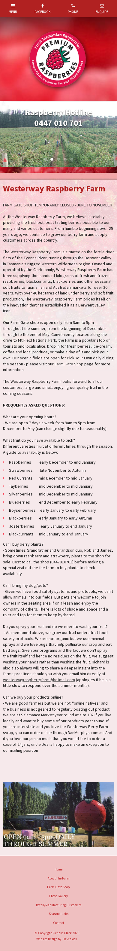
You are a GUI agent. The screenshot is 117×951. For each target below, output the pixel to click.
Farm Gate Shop (69, 364)
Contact (58, 923)
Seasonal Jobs (58, 914)
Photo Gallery (58, 896)
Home (58, 869)
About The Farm (59, 878)
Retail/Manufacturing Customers (58, 905)
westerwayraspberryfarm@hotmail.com (39, 679)
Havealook (70, 939)
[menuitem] (58, 869)
